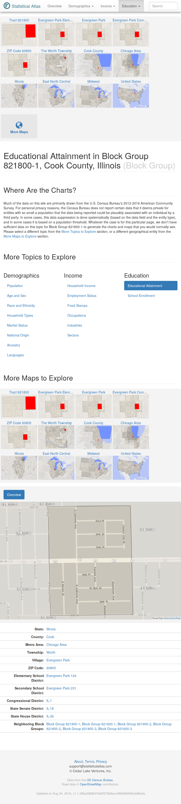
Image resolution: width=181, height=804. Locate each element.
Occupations (76, 315)
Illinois (51, 629)
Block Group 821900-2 (134, 724)
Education (130, 6)
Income (107, 6)
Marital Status (17, 325)
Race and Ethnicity (21, 305)
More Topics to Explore (79, 231)
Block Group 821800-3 (79, 728)
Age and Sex (16, 295)
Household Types (20, 315)
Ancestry (13, 345)
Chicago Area (56, 644)
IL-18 (50, 708)
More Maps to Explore (20, 236)
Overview (55, 6)
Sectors (73, 335)
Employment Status (81, 295)
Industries (74, 325)
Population (15, 285)
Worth (50, 652)
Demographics (80, 6)
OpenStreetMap (90, 784)
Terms (89, 761)
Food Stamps (77, 305)
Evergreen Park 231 (61, 688)
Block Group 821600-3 (115, 728)
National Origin (18, 335)
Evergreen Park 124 (61, 675)
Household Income (81, 285)
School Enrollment (141, 295)
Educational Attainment (145, 285)
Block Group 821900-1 (63, 724)
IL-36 (50, 716)
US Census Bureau (100, 780)
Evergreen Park (58, 660)
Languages (15, 355)
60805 (51, 667)
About (78, 761)
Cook (50, 636)
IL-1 (49, 700)
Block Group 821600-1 (99, 724)
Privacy (101, 761)
